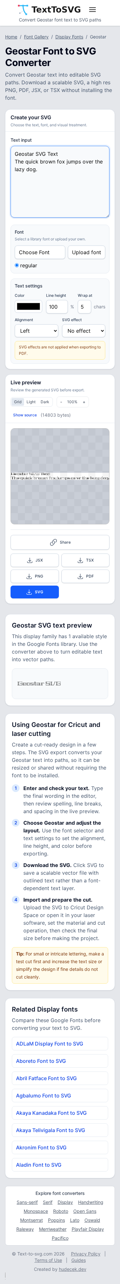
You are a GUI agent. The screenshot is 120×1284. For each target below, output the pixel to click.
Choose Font (34, 252)
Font (19, 232)
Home (11, 36)
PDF (90, 576)
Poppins (56, 1220)
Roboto (60, 1211)
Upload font (86, 252)
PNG (39, 576)
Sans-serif (27, 1202)
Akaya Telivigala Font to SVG (50, 1130)
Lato (74, 1220)
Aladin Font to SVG (38, 1165)
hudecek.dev (72, 1269)
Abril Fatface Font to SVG (46, 1078)
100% (72, 401)
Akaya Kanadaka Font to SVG (51, 1113)
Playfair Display (88, 1229)
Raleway (25, 1229)
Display (65, 1202)
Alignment (24, 319)
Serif (47, 1202)
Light (31, 401)
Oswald (92, 1220)
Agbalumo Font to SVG (43, 1095)
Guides (78, 1260)
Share (65, 542)
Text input (21, 140)
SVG (39, 591)
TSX (90, 560)
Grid (17, 401)
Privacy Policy (85, 1253)
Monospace (36, 1211)
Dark (45, 401)
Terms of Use (48, 1260)
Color (20, 295)
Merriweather (53, 1229)
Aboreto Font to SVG (41, 1061)
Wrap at (85, 295)
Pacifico (60, 1238)
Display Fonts (69, 36)
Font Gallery (36, 36)
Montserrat (31, 1220)
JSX (39, 560)
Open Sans (84, 1211)
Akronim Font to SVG (41, 1147)
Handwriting (90, 1202)
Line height (56, 295)
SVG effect (72, 319)
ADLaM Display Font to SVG (49, 1043)
